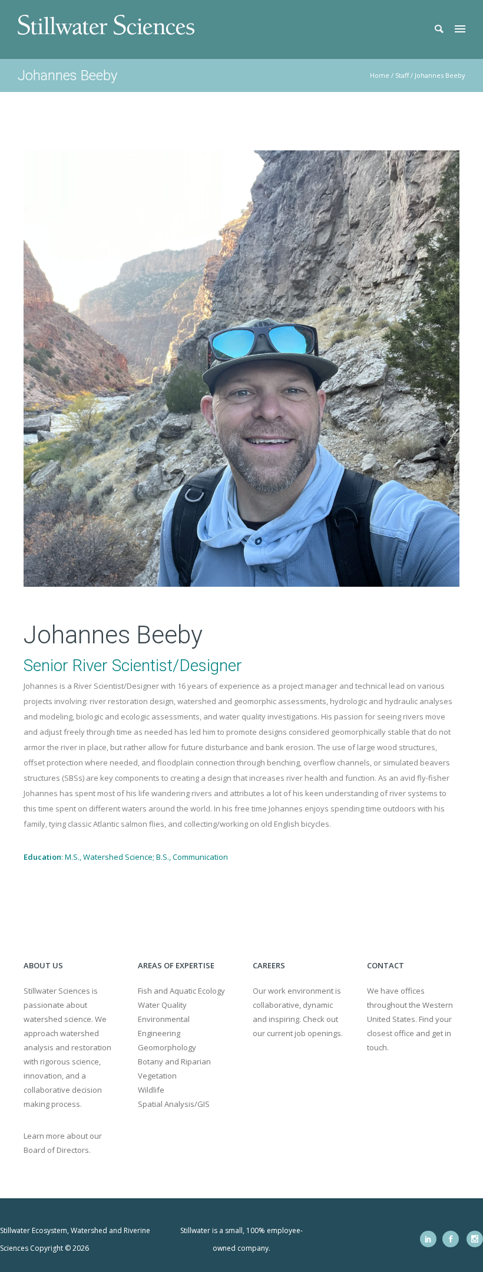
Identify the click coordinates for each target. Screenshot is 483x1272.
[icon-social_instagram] (475, 1239)
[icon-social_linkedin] (431, 1239)
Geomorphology (167, 1047)
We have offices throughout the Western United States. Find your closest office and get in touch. (410, 1019)
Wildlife (151, 1089)
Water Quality (162, 1005)
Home (379, 75)
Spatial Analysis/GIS (174, 1104)
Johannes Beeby (440, 75)
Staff (402, 75)
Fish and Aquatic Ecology (181, 990)
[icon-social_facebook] (453, 1239)
